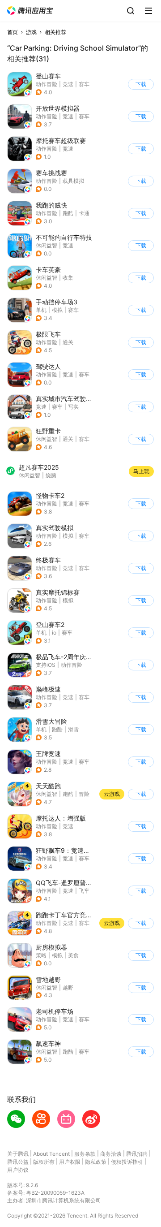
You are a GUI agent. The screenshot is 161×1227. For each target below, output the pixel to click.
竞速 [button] (68, 84)
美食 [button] (73, 955)
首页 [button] (12, 32)
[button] (30, 10)
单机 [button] (41, 310)
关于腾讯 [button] (18, 1153)
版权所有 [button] (44, 1161)
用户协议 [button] (18, 1170)
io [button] (54, 632)
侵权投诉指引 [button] (127, 1161)
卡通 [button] (84, 213)
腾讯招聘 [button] (137, 1153)
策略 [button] (41, 955)
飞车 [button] (84, 890)
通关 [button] (68, 342)
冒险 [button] (84, 794)
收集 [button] (68, 277)
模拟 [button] (57, 310)
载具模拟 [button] (73, 180)
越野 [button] (68, 987)
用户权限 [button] (69, 1161)
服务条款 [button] (85, 1153)
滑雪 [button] (73, 729)
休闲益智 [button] (46, 245)
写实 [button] (73, 406)
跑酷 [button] (68, 213)
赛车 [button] (84, 84)
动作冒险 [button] (46, 84)
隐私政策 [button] (95, 1161)
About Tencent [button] (51, 1153)
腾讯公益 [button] (18, 1161)
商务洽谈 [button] (111, 1153)
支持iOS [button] (45, 664)
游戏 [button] (31, 32)
